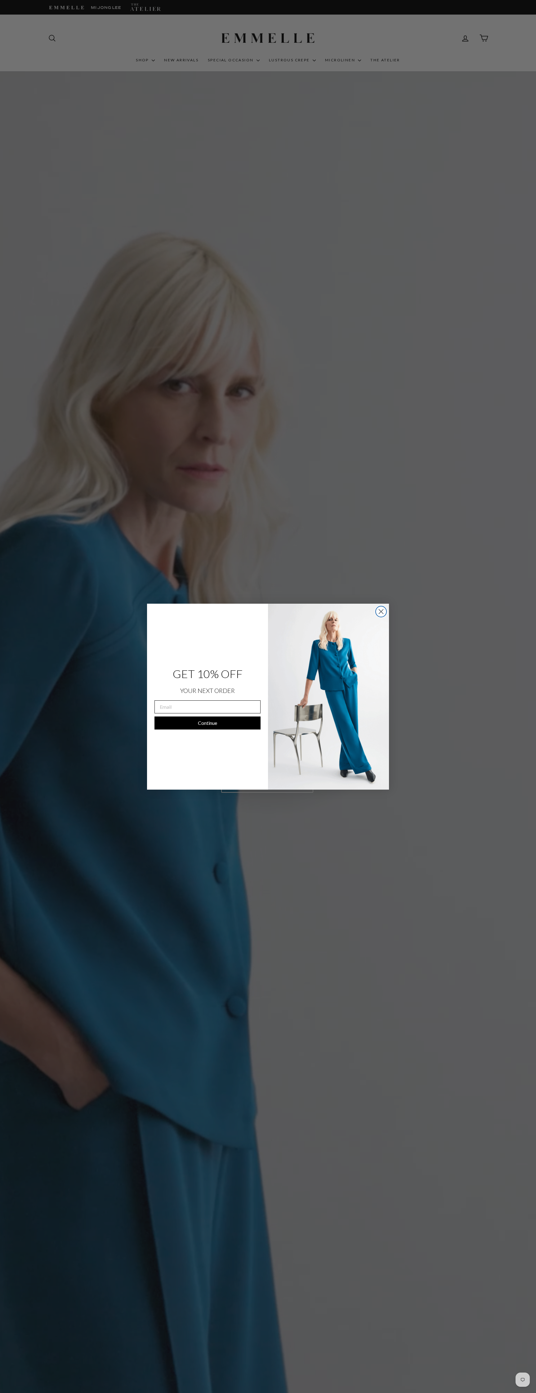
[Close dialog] (381, 611)
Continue (207, 723)
